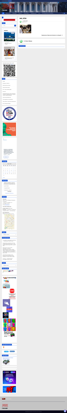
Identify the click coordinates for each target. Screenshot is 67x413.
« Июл (4, 177)
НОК (39, 13)
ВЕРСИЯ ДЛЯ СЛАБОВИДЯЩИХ (9, 19)
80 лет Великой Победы (6, 103)
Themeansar (40, 411)
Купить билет (26, 13)
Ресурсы (20, 13)
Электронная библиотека (7, 97)
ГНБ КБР (4, 10)
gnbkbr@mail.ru (7, 204)
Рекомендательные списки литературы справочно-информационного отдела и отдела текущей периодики (9, 94)
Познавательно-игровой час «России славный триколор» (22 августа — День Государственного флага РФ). (9, 244)
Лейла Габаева (28, 41)
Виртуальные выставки (6, 85)
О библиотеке (7, 13)
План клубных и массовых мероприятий (9, 101)
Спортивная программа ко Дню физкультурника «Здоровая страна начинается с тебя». (8, 255)
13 (9, 170)
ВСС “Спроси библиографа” (7, 89)
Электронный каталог (6, 87)
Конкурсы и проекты (6, 83)
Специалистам (33, 13)
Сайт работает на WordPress (29, 411)
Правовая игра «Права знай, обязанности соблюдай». (51, 35)
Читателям (14, 13)
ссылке (12, 64)
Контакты (4, 91)
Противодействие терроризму (47, 13)
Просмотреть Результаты (9, 193)
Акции (4, 81)
